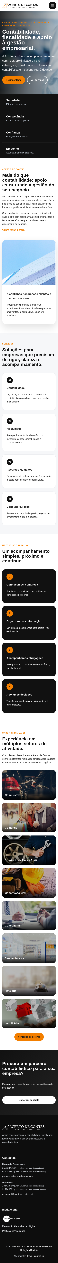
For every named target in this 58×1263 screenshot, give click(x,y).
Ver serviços (37, 80)
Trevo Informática (35, 1256)
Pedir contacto (14, 80)
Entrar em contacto (29, 1100)
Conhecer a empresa (13, 230)
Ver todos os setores (29, 1037)
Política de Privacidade (13, 1231)
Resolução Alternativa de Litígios (18, 1226)
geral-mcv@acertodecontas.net (17, 1176)
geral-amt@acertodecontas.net (17, 1194)
